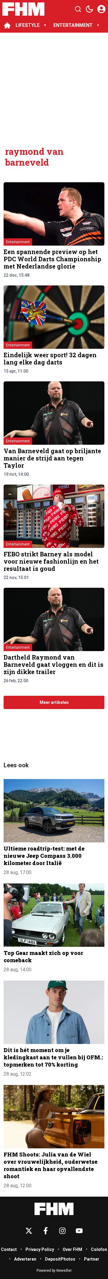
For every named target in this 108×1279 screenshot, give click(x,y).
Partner (91, 1259)
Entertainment (18, 242)
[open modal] (101, 9)
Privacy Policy (40, 1249)
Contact (9, 1249)
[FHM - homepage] (23, 9)
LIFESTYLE (28, 25)
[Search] (78, 9)
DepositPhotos (60, 1259)
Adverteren (25, 1259)
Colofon (99, 1249)
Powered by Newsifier (54, 1270)
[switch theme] (89, 9)
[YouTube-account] (79, 1230)
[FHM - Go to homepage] (54, 1209)
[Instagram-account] (62, 1230)
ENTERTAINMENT (73, 25)
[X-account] (28, 1230)
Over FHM (72, 1249)
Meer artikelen (54, 702)
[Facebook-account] (45, 1230)
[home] (7, 25)
